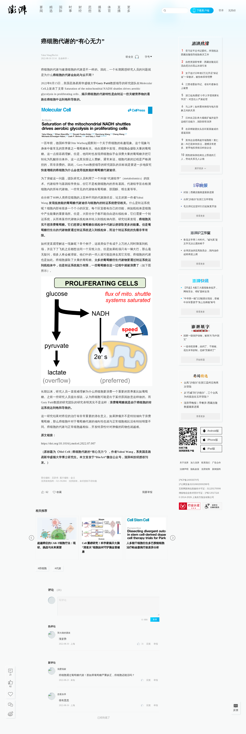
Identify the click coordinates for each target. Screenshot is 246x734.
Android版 (213, 430)
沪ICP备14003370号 (189, 480)
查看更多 (200, 216)
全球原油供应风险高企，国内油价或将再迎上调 (201, 252)
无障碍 (232, 10)
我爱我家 (61, 669)
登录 (221, 10)
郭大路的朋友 (63, 633)
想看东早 (61, 694)
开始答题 (200, 359)
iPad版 (211, 448)
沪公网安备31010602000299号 (194, 484)
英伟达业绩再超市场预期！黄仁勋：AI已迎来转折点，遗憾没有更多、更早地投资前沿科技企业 (199, 144)
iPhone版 (212, 439)
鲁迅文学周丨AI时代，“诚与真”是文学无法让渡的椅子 (201, 241)
